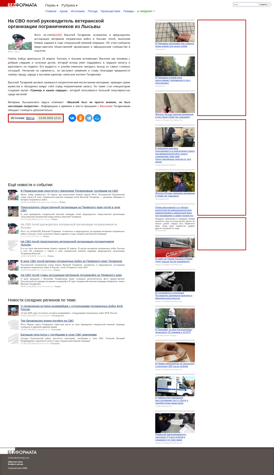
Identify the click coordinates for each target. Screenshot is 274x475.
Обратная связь (15, 462)
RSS (25, 468)
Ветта (30, 118)
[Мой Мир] (97, 118)
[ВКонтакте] (72, 118)
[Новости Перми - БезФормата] (19, 4)
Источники (78, 11)
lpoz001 (57, 34)
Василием (106, 106)
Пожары (128, 11)
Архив (64, 11)
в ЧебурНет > (146, 11)
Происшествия (110, 11)
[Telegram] (89, 118)
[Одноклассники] (80, 118)
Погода (93, 11)
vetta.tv (17, 52)
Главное (50, 11)
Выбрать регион (15, 464)
